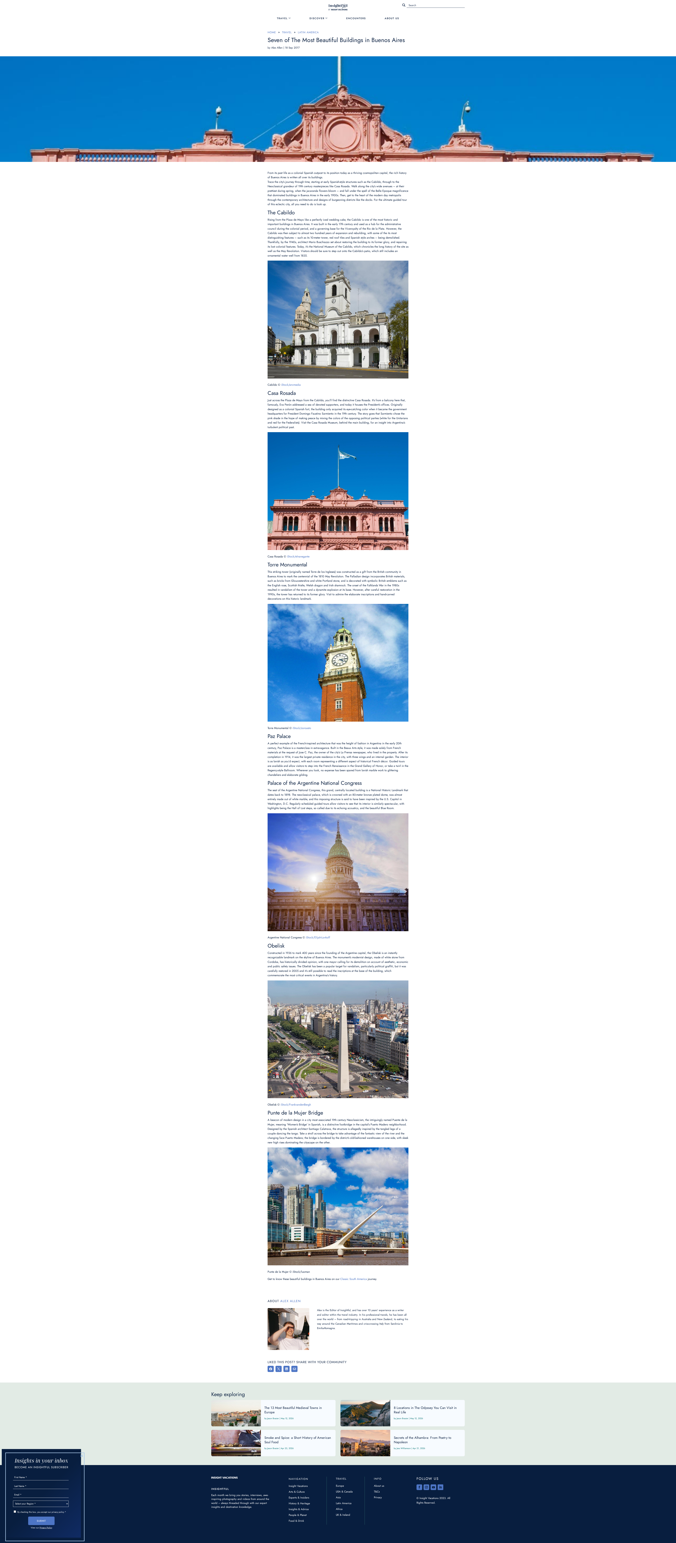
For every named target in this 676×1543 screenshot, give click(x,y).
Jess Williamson (404, 1448)
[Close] (81, 1456)
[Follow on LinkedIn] (440, 1487)
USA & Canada (344, 1492)
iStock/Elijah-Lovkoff (318, 937)
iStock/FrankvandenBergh (296, 1105)
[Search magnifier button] (403, 5)
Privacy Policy (46, 1527)
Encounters (356, 18)
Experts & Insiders (299, 1498)
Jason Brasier (273, 1418)
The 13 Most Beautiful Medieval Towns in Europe (273, 1413)
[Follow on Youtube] (433, 1487)
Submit (41, 1521)
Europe (340, 1486)
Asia (338, 1497)
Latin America (343, 1503)
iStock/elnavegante (298, 556)
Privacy (378, 1497)
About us (379, 1486)
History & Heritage (299, 1503)
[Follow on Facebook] (419, 1487)
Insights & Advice (299, 1509)
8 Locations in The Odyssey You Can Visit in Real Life (402, 1413)
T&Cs (377, 1492)
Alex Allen (277, 48)
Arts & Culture (297, 1492)
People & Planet (298, 1515)
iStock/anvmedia (291, 385)
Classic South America (353, 1279)
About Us (392, 18)
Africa (339, 1509)
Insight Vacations (298, 1486)
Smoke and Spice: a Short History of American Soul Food (273, 1443)
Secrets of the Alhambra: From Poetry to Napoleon (402, 1443)
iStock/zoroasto (302, 728)
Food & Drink (296, 1521)
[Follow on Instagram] (426, 1487)
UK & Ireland (343, 1515)
